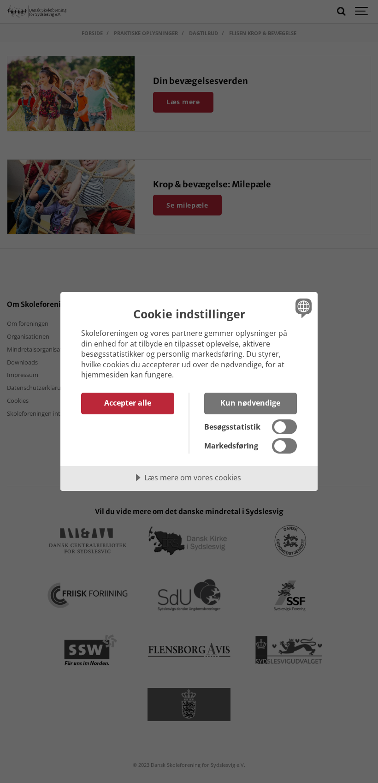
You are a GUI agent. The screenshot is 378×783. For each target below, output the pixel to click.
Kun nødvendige (250, 403)
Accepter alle (127, 403)
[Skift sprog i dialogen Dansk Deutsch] (302, 307)
